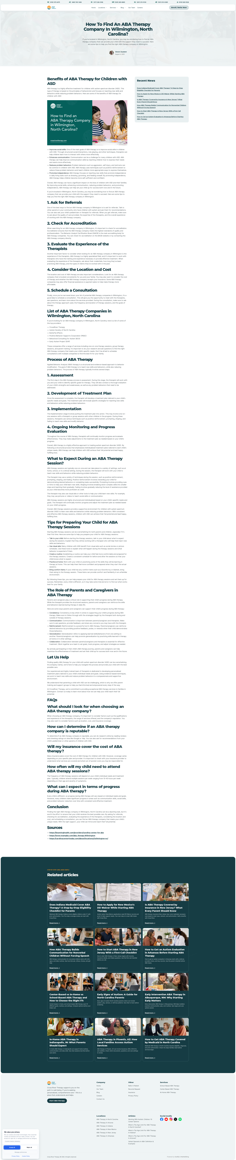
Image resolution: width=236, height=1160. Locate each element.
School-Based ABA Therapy (169, 1086)
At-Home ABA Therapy (168, 1092)
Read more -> (55, 923)
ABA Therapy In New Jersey (106, 1133)
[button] (102, 7)
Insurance (131, 1092)
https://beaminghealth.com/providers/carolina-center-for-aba (76, 833)
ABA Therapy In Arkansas (105, 1136)
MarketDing (185, 1157)
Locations (101, 7)
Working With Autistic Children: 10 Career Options (140, 1120)
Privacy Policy (133, 1096)
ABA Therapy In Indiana (105, 1126)
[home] (51, 7)
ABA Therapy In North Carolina (107, 1119)
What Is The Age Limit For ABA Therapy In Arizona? (142, 1137)
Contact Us (100, 1099)
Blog (98, 1092)
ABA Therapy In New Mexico (106, 1129)
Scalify (177, 1157)
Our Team (131, 7)
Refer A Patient (133, 1086)
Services (113, 7)
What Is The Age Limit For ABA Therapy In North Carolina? (142, 1126)
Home (93, 7)
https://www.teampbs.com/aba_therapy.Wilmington (72, 836)
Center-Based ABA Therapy (169, 1089)
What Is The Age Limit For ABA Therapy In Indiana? (142, 1131)
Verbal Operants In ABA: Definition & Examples (141, 1143)
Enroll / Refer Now (179, 7)
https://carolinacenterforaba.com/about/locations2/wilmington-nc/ (78, 839)
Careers (140, 7)
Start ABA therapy (57, 1101)
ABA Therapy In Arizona (105, 1123)
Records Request (134, 1089)
